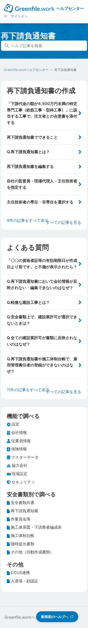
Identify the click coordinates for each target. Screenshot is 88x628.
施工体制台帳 (22, 535)
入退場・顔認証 (24, 580)
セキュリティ (23, 482)
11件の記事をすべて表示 (28, 389)
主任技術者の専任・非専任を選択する (40, 202)
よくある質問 (28, 247)
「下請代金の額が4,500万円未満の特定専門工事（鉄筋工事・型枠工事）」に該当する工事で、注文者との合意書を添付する (42, 113)
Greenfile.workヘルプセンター (26, 70)
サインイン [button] (19, 16)
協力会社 (19, 465)
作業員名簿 (20, 519)
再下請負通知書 (24, 510)
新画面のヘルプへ (54, 617)
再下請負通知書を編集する (30, 166)
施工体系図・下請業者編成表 (36, 527)
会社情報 (19, 432)
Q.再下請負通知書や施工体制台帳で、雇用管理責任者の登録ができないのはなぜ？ (42, 365)
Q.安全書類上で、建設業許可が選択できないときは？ (42, 320)
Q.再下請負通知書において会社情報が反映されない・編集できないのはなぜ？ (42, 284)
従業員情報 (21, 440)
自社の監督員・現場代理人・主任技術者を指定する (42, 184)
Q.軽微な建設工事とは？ (28, 302)
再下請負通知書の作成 (41, 90)
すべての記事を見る (63, 222)
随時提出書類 (22, 543)
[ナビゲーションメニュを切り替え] (5, 16)
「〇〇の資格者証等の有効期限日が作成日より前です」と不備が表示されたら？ (42, 263)
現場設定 (19, 473)
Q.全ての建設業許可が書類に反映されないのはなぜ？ (42, 341)
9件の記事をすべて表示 (27, 220)
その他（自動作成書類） (32, 551)
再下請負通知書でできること (32, 137)
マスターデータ (25, 457)
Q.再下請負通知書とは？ (28, 151)
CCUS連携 (20, 572)
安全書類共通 (22, 502)
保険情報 (19, 448)
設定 (15, 424)
